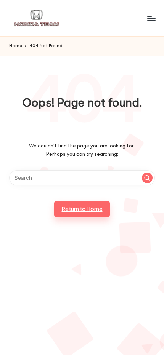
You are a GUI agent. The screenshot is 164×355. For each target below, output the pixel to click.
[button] (147, 178)
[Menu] (151, 18)
